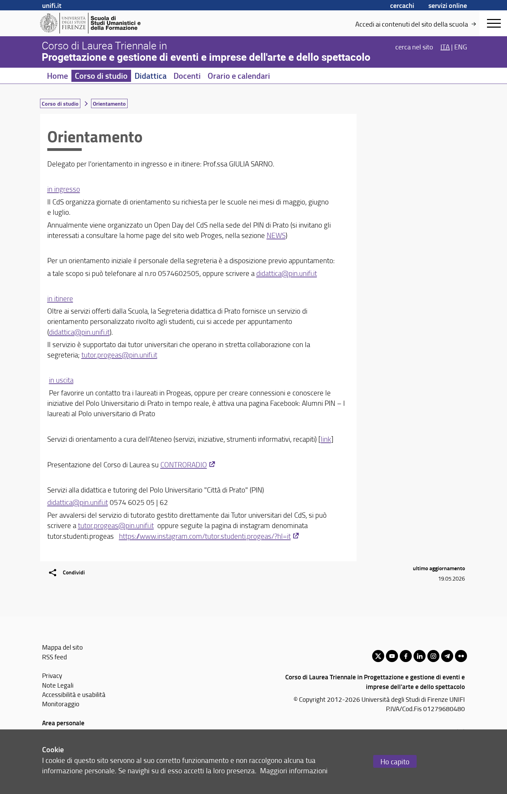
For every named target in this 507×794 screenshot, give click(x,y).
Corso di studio (101, 76)
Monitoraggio (60, 703)
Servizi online (447, 5)
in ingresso (63, 189)
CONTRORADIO (183, 464)
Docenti (187, 76)
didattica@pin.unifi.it (286, 273)
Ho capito (394, 761)
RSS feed (54, 656)
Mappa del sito (62, 647)
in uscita (61, 380)
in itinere (60, 298)
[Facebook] (406, 656)
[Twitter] (378, 656)
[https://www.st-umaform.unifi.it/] (93, 23)
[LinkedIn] (420, 656)
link (326, 439)
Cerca (414, 46)
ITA (445, 46)
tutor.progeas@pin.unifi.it (119, 355)
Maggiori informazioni (294, 770)
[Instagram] (433, 656)
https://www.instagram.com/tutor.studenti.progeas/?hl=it (205, 536)
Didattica (151, 76)
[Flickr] (461, 656)
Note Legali (57, 685)
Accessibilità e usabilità (74, 694)
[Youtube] (392, 656)
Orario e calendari (239, 76)
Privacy (52, 675)
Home (57, 76)
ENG (460, 46)
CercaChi (402, 5)
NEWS (276, 235)
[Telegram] (447, 656)
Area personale (63, 722)
